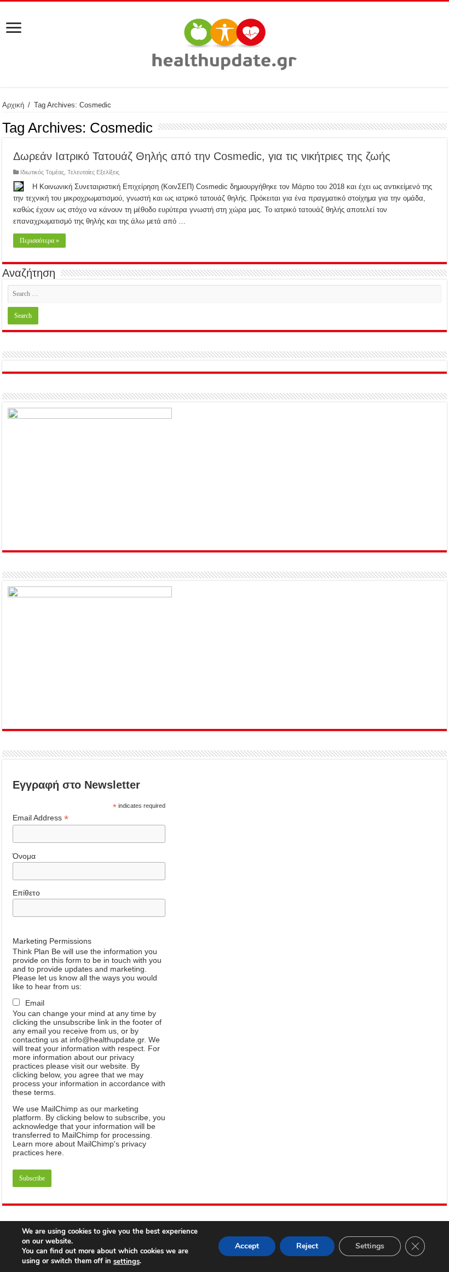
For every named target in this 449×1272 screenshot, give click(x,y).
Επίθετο (26, 892)
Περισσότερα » (39, 240)
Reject (307, 1246)
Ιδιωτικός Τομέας (42, 172)
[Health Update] (224, 42)
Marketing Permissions (52, 941)
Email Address (40, 818)
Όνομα (24, 856)
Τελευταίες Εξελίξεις (93, 172)
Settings (369, 1246)
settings (126, 1262)
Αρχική (13, 105)
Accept (247, 1246)
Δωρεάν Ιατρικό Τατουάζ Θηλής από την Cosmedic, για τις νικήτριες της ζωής (201, 156)
